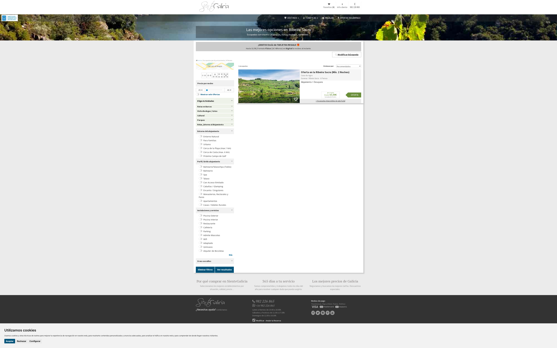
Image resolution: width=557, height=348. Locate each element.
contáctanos (221, 309)
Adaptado (208, 243)
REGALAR (329, 18)
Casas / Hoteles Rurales (214, 205)
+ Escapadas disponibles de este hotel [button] (330, 101)
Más (231, 255)
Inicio (200, 60)
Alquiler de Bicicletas (213, 251)
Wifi (205, 239)
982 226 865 (355, 7)
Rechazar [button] (21, 341)
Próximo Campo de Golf (214, 156)
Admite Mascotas (211, 235)
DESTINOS (292, 18)
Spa (205, 174)
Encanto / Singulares (213, 190)
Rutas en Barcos (204, 106)
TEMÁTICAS (311, 18)
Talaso (206, 178)
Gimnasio (208, 247)
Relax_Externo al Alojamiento (210, 124)
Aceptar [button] (10, 341)
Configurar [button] (34, 341)
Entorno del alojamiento (208, 131)
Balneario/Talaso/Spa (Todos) (217, 166)
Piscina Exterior (210, 215)
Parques (201, 120)
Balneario (208, 170)
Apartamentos (210, 201)
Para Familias (209, 140)
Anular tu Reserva (273, 320)
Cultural (200, 115)
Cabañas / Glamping (213, 186)
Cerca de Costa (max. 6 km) (216, 152)
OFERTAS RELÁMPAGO (349, 18)
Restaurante (209, 223)
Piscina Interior (210, 219)
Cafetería (207, 227)
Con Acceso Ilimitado (213, 182)
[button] (346, 54)
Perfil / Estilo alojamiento (208, 161)
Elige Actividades (205, 100)
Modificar (260, 320)
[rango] (207, 90)
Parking (207, 231)
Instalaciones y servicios (208, 210)
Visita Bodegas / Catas (207, 111)
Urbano (207, 144)
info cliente (342, 7)
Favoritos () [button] (329, 7)
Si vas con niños (204, 261)
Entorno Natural (211, 136)
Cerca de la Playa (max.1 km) (217, 148)
